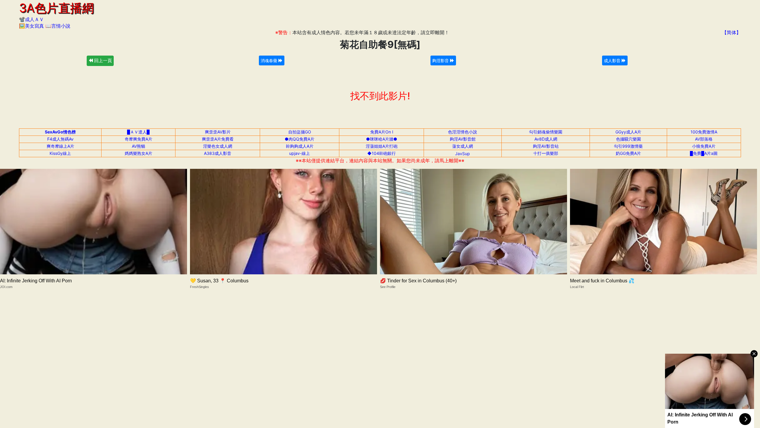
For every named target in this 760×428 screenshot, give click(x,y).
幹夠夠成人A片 (300, 146)
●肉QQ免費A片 (299, 138)
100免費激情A (704, 131)
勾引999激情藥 (628, 146)
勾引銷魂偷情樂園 (545, 131)
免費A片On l (381, 131)
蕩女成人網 (462, 146)
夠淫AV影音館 (463, 138)
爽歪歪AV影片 (218, 131)
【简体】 (731, 32)
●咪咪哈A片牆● (381, 138)
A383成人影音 (217, 153)
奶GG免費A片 (628, 153)
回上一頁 (102, 60)
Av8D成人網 (545, 138)
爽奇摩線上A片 (60, 146)
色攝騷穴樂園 (628, 138)
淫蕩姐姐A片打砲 (382, 146)
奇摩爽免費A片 (138, 138)
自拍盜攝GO (299, 131)
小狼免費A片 (703, 146)
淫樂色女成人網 (217, 146)
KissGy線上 (60, 153)
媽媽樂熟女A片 (138, 153)
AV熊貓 (138, 146)
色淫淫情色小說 (462, 131)
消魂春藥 (269, 60)
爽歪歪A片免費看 (218, 138)
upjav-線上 (299, 153)
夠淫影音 (441, 60)
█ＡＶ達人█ (138, 131)
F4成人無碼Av (60, 138)
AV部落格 (703, 138)
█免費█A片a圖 (704, 153)
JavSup (462, 153)
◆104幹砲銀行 (381, 153)
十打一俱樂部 (545, 153)
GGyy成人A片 (628, 131)
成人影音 (613, 60)
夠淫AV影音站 (546, 146)
